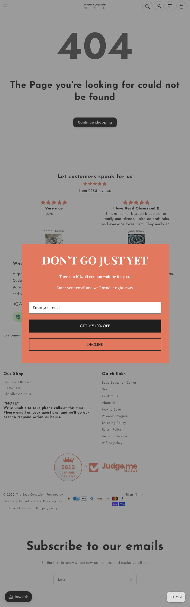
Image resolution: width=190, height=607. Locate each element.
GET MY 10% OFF (95, 325)
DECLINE (95, 344)
